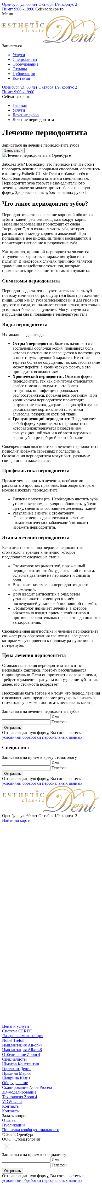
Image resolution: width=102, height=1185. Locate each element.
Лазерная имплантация (22, 1035)
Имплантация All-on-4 (22, 1045)
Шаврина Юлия (16, 1078)
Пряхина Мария (16, 1073)
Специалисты (25, 59)
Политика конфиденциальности (30, 1130)
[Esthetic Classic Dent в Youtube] (41, 1021)
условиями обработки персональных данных (42, 737)
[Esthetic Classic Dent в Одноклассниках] (41, 941)
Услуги (19, 55)
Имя (55, 716)
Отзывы (20, 69)
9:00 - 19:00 (18, 9)
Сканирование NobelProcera (27, 1087)
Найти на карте (16, 820)
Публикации (24, 73)
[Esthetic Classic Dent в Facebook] (41, 981)
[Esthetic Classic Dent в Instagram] (41, 860)
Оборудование (25, 64)
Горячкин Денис (16, 1068)
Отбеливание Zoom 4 (21, 1054)
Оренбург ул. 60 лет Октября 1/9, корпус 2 (39, 4)
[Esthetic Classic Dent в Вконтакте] (41, 901)
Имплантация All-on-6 (22, 1050)
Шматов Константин (20, 1064)
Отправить (12, 728)
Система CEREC (17, 1031)
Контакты (21, 78)
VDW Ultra (12, 1101)
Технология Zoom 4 (19, 1097)
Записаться (13, 150)
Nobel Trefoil (13, 1040)
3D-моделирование (19, 1092)
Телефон (59, 722)
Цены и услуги (15, 1026)
